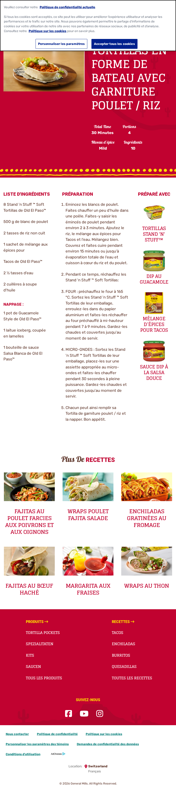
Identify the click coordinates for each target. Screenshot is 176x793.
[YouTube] (84, 714)
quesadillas (124, 666)
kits (30, 655)
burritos (121, 655)
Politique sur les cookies (104, 734)
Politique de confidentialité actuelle (67, 7)
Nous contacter (17, 734)
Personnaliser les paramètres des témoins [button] (37, 744)
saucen (33, 666)
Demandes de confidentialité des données (108, 744)
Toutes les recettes (132, 678)
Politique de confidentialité (57, 734)
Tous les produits (44, 678)
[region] (88, 25)
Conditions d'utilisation (23, 754)
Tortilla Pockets (43, 632)
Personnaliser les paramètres (61, 44)
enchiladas (123, 644)
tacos (117, 632)
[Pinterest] (110, 714)
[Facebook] (68, 714)
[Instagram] (100, 714)
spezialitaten (39, 644)
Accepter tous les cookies (114, 44)
